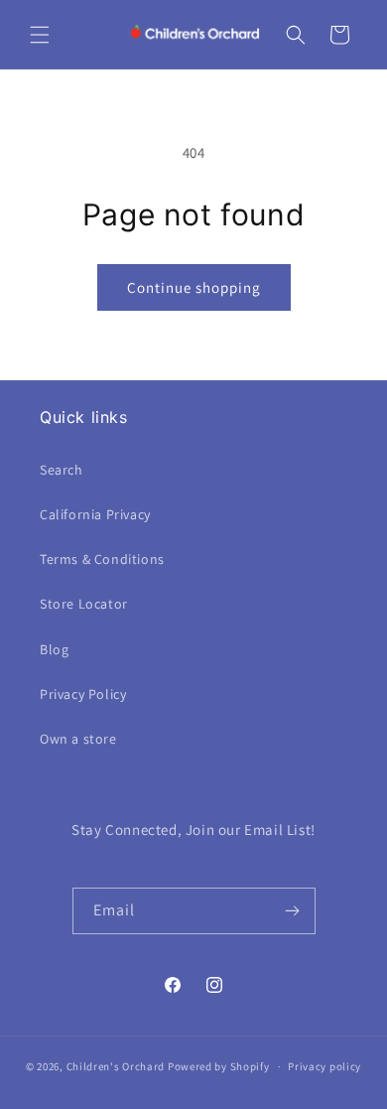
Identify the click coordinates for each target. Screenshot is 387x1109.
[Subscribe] (293, 911)
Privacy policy (324, 1066)
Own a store (78, 739)
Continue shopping (194, 287)
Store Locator (84, 604)
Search (61, 470)
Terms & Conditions (102, 559)
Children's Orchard (116, 1066)
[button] (40, 35)
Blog (54, 649)
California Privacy (95, 514)
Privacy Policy (83, 694)
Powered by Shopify (219, 1066)
